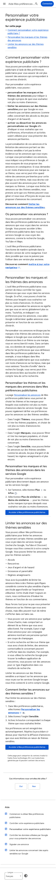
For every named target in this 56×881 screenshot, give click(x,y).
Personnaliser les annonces (27, 395)
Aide (7, 807)
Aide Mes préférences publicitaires (22, 3)
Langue (10, 872)
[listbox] (14, 876)
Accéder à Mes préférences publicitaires (27, 512)
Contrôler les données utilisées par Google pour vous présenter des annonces (29, 837)
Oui (21, 786)
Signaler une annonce (19, 844)
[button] (4, 4)
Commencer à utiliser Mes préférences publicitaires (27, 816)
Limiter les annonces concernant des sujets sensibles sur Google (29, 852)
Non (34, 786)
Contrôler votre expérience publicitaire (27, 823)
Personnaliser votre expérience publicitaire (30, 829)
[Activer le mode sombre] (26, 875)
